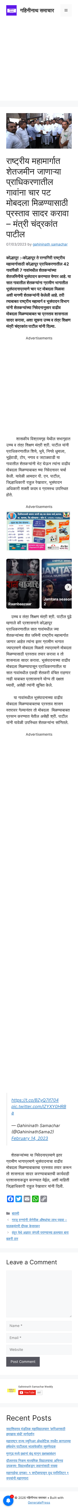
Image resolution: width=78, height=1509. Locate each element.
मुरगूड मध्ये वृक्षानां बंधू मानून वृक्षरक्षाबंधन (31, 1454)
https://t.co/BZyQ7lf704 (35, 1100)
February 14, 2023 (29, 1138)
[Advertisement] (39, 62)
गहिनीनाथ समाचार (37, 10)
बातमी (15, 1213)
